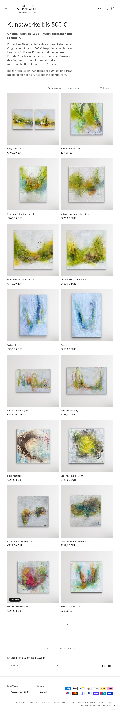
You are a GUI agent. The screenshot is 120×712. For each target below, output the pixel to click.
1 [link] (44, 624)
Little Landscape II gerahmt (20, 541)
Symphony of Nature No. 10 (20, 279)
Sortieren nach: (56, 88)
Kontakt (48, 648)
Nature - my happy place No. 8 (75, 214)
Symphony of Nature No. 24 (20, 214)
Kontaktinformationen (90, 705)
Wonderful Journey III (17, 410)
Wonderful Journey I (70, 410)
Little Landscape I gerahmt (73, 541)
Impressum (108, 705)
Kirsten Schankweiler (32, 702)
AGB (101, 702)
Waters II (11, 345)
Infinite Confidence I (70, 607)
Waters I (64, 345)
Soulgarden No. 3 (15, 148)
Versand (109, 702)
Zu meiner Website (65, 648)
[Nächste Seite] (76, 624)
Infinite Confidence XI (17, 607)
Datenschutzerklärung (87, 702)
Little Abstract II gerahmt (73, 476)
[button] (6, 8)
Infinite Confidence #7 (71, 148)
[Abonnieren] (56, 665)
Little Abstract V (15, 476)
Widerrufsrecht (68, 702)
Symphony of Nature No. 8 (73, 279)
